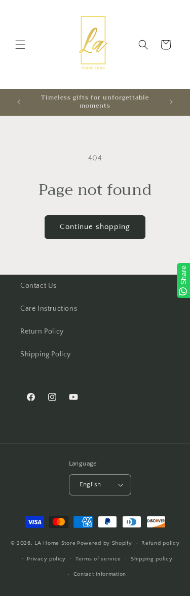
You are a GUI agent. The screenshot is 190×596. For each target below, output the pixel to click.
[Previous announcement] (19, 102)
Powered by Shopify (104, 543)
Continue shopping (95, 226)
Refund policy (160, 543)
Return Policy (42, 331)
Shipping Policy (45, 354)
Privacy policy (46, 559)
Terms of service (98, 559)
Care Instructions (48, 309)
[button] (20, 45)
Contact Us (38, 286)
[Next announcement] (171, 102)
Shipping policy (152, 559)
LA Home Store (54, 543)
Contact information (99, 574)
